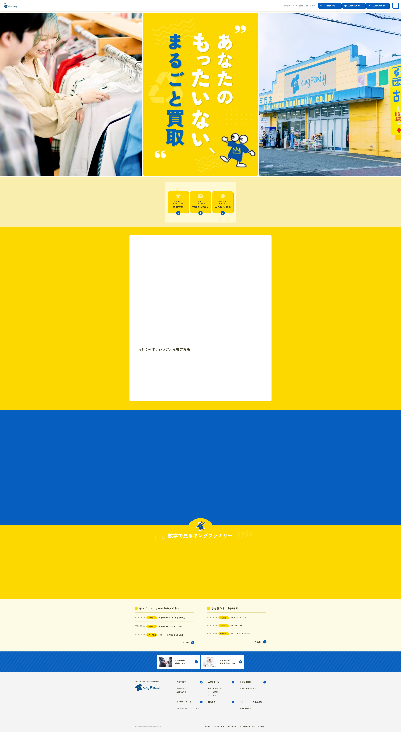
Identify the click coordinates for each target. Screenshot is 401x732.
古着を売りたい (355, 5)
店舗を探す (331, 5)
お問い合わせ (310, 5)
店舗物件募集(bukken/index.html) (222, 662)
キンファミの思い (181, 496)
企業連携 (212, 701)
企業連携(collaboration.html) (178, 662)
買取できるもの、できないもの (187, 708)
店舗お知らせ (181, 688)
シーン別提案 (213, 692)
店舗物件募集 (245, 682)
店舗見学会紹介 (245, 708)
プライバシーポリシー (247, 726)
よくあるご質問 (219, 726)
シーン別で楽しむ (180, 456)
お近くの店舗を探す (223, 371)
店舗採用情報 (181, 692)
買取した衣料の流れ (215, 688)
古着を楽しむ (379, 5)
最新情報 (287, 5)
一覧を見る (185, 642)
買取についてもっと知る (223, 381)
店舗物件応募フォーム (248, 688)
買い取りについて (183, 701)
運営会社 (261, 726)
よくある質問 (297, 5)
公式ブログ (212, 695)
